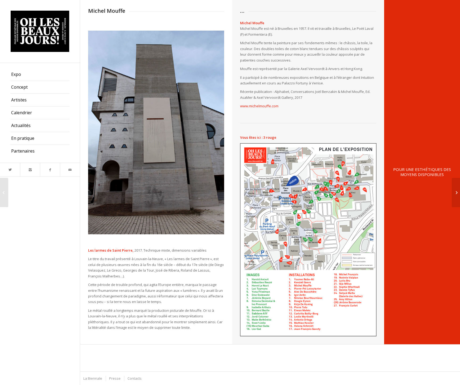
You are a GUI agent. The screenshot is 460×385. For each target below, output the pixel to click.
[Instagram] (30, 170)
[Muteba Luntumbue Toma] (456, 192)
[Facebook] (50, 170)
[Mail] (70, 170)
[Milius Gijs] (4, 192)
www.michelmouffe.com (259, 106)
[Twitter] (10, 170)
